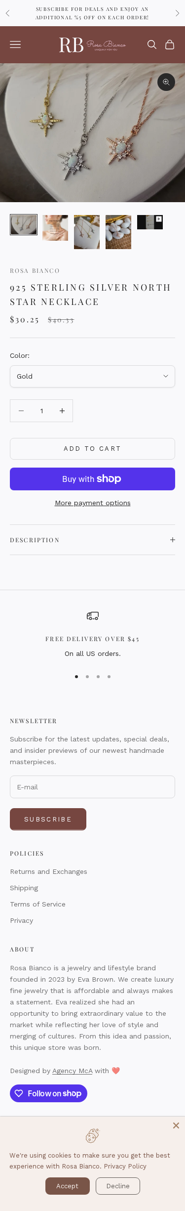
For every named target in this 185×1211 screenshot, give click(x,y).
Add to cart (93, 448)
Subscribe (48, 819)
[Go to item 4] (118, 232)
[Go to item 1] (23, 224)
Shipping (24, 888)
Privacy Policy (125, 1166)
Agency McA (72, 1071)
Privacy (21, 920)
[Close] (176, 1125)
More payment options (93, 503)
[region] (92, 634)
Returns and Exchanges (48, 871)
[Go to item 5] (150, 222)
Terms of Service (38, 904)
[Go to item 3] (87, 232)
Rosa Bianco (35, 270)
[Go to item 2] (55, 228)
